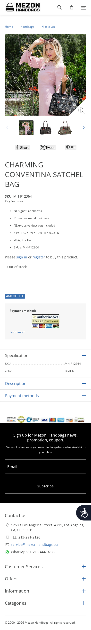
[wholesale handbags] (20, 7)
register (39, 257)
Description (15, 383)
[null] (22, 147)
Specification (16, 355)
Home (9, 27)
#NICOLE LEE (15, 296)
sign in (21, 257)
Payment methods (22, 395)
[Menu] (84, 7)
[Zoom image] (82, 112)
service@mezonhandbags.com (35, 544)
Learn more (17, 332)
